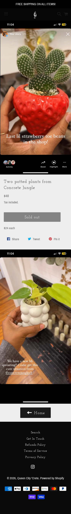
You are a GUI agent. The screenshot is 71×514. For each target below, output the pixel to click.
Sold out (32, 217)
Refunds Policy (35, 444)
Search (35, 432)
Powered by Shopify (52, 478)
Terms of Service (35, 450)
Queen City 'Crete (28, 478)
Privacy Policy (35, 457)
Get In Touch (36, 438)
